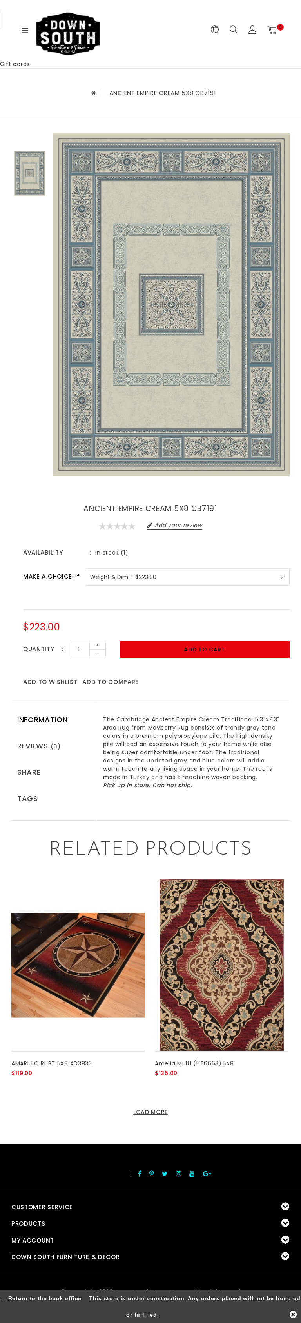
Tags (27, 798)
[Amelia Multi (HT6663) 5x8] (221, 965)
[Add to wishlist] (35, 1086)
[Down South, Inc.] (67, 30)
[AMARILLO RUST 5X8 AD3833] (78, 965)
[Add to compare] (55, 1086)
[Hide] (293, 1314)
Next (29, 207)
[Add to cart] (16, 1086)
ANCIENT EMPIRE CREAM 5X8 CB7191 (162, 93)
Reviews (39, 746)
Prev (29, 139)
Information (42, 719)
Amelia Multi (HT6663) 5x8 (194, 1063)
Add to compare (110, 682)
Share (29, 772)
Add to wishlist (50, 682)
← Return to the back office (41, 1298)
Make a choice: (51, 576)
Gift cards (15, 64)
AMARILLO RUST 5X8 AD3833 (51, 1063)
